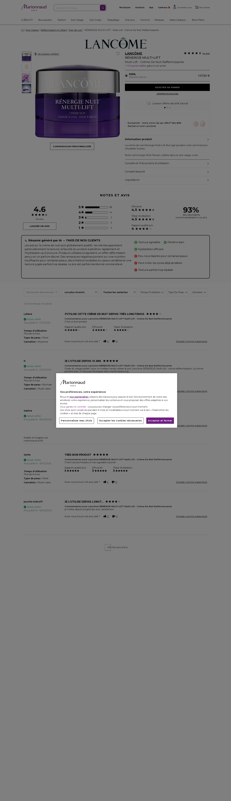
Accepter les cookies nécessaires (120, 420)
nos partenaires (78, 397)
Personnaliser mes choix (76, 420)
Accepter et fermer (160, 420)
